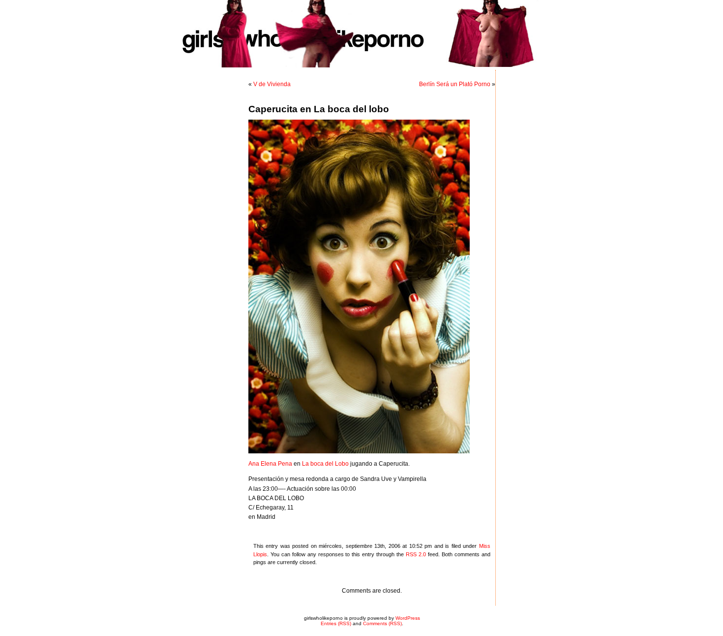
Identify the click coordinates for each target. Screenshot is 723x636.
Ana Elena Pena (270, 463)
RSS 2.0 (416, 554)
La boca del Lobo (325, 463)
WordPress (407, 618)
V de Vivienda (272, 84)
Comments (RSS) (382, 623)
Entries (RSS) (336, 623)
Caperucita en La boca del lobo (318, 109)
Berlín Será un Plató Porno (454, 84)
